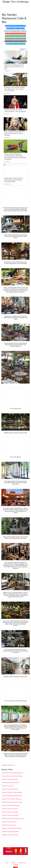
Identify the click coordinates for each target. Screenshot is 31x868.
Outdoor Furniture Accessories (10, 831)
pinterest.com (11, 765)
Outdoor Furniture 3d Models (10, 835)
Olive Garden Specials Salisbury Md (12, 795)
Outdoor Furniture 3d (8, 786)
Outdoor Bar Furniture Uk (9, 825)
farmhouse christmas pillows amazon (16, 36)
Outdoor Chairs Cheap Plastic (10, 789)
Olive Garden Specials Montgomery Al (12, 773)
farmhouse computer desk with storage (15, 41)
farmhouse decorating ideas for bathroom (15, 31)
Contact (13, 863)
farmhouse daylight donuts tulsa (15, 28)
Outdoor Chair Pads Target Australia (12, 792)
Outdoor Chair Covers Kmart (10, 808)
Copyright (15, 864)
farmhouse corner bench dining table (15, 33)
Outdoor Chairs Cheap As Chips (11, 805)
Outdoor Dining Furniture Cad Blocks (12, 776)
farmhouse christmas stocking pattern (15, 39)
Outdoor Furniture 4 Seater (9, 822)
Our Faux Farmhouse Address (10, 815)
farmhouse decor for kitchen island (15, 44)
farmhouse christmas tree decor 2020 (15, 26)
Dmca (6, 863)
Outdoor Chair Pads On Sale (10, 779)
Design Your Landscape (16, 1)
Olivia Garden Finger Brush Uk (10, 782)
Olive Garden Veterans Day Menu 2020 (13, 818)
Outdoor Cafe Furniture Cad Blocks (11, 828)
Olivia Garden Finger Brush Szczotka (12, 802)
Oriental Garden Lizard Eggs (10, 812)
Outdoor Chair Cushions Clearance (11, 799)
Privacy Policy (22, 863)
